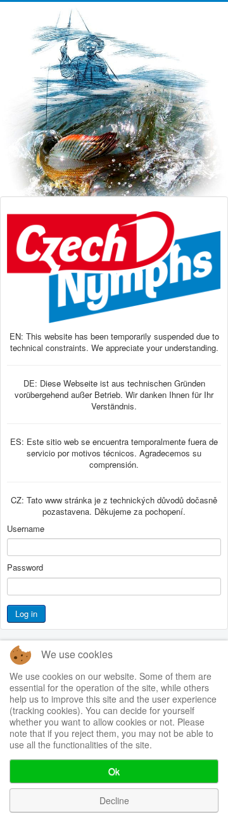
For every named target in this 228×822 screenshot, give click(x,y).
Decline (114, 800)
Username (25, 528)
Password (25, 567)
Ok (114, 771)
